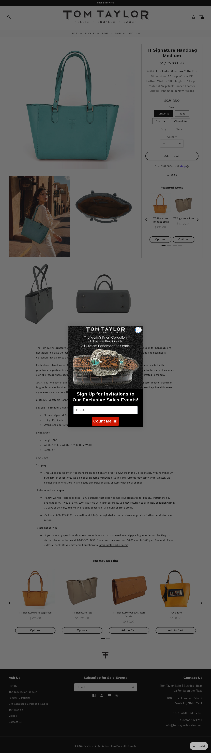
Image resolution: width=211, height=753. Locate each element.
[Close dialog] (138, 330)
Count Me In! (105, 421)
